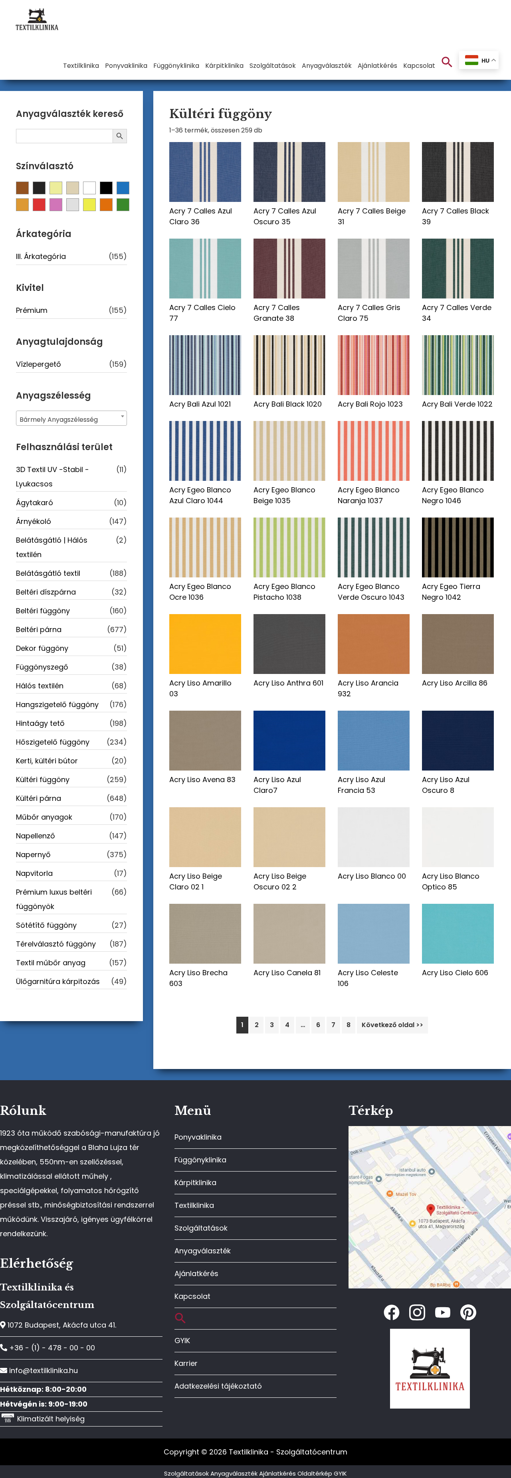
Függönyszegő (42, 667)
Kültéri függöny (42, 779)
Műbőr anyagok (44, 817)
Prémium (32, 310)
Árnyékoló (33, 521)
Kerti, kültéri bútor (47, 761)
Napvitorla (34, 873)
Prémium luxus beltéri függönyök (54, 899)
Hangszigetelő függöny (57, 704)
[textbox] (71, 420)
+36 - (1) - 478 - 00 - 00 (51, 1348)
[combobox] (71, 418)
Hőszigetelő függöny (52, 742)
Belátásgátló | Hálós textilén (51, 547)
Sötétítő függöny (46, 925)
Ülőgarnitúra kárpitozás (58, 981)
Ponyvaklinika (198, 1137)
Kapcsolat (192, 1296)
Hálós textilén (39, 686)
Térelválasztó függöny (56, 944)
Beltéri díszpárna (46, 592)
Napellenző (35, 836)
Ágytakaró (34, 503)
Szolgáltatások (201, 1228)
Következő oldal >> (392, 1024)
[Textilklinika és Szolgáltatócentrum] (430, 1130)
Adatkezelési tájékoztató (218, 1386)
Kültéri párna (38, 798)
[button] (447, 62)
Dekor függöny (42, 648)
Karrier (186, 1363)
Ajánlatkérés (196, 1273)
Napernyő (33, 855)
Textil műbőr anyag (50, 963)
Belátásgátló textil (48, 573)
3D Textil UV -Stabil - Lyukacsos (52, 476)
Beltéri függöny (43, 611)
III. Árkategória (41, 256)
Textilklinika (194, 1205)
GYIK (182, 1341)
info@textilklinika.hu (42, 1370)
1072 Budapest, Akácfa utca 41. (61, 1325)
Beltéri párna (38, 629)
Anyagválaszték (202, 1251)
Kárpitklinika (195, 1183)
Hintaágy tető (40, 723)
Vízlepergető (38, 364)
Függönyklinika (200, 1160)
